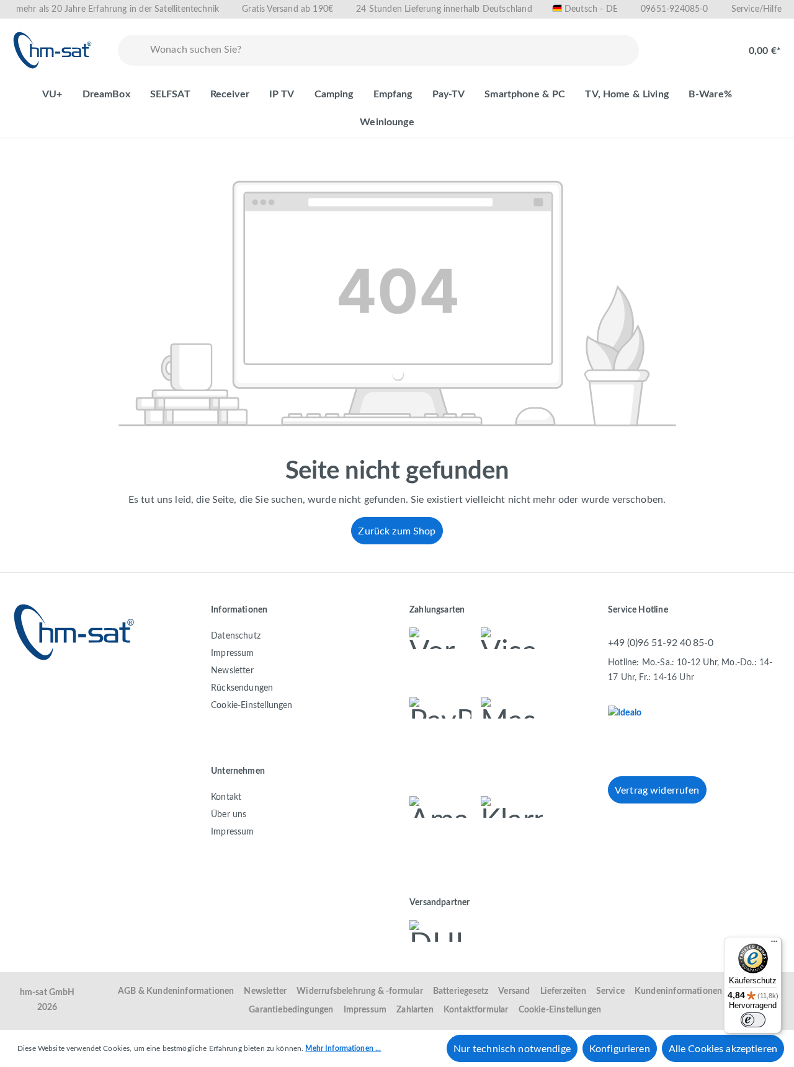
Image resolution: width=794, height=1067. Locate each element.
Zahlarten (415, 1010)
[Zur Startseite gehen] (52, 50)
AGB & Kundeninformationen (176, 991)
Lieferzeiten (563, 991)
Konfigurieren (619, 1049)
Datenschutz (236, 636)
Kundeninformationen (678, 991)
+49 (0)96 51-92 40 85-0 (660, 643)
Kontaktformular (476, 1010)
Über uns (228, 814)
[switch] (753, 1019)
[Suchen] (131, 50)
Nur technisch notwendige (512, 1049)
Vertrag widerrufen (657, 790)
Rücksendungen (242, 688)
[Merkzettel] (671, 44)
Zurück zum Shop (396, 531)
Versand (514, 991)
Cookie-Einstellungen (252, 705)
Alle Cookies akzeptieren (723, 1049)
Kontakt (226, 797)
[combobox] (392, 50)
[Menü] (774, 944)
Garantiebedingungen (291, 1010)
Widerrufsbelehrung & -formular (359, 991)
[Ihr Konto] (711, 44)
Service (610, 991)
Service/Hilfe (756, 9)
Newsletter (232, 670)
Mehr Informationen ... (343, 1048)
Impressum (232, 653)
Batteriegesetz (461, 991)
